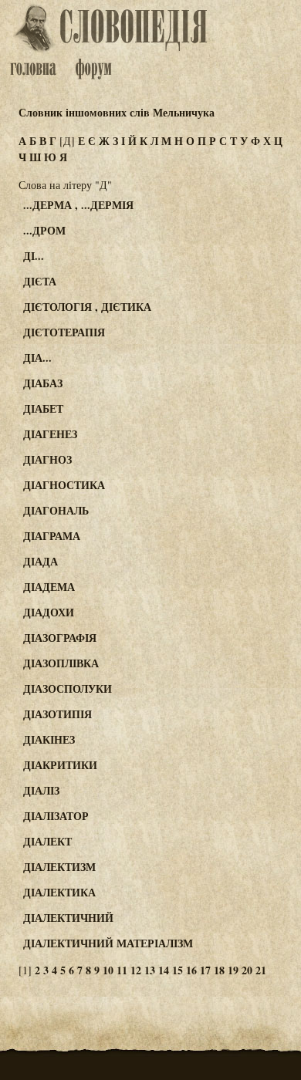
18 (219, 970)
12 (135, 970)
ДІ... (33, 256)
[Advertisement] (242, 263)
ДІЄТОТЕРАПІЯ (64, 332)
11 (122, 970)
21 (260, 970)
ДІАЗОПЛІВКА (61, 663)
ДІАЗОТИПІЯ (57, 714)
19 (233, 970)
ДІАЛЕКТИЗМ (59, 867)
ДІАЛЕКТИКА (59, 892)
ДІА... (37, 357)
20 (247, 970)
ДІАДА (40, 561)
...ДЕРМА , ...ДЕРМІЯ (78, 205)
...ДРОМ (44, 230)
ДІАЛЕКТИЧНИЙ (68, 918)
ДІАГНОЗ (47, 459)
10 (108, 970)
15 (177, 970)
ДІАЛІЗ (41, 790)
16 (191, 970)
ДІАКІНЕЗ (49, 739)
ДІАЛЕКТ (47, 841)
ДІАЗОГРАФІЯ (59, 637)
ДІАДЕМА (49, 587)
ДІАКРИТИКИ (60, 765)
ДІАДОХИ (48, 612)
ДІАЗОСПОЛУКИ (67, 688)
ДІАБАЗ (43, 383)
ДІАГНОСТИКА (64, 485)
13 (149, 970)
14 (163, 970)
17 (205, 970)
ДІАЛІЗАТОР (56, 816)
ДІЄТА (39, 281)
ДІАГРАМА (51, 536)
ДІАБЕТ (43, 408)
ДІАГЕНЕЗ (50, 434)
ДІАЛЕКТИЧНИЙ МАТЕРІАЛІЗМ (108, 943)
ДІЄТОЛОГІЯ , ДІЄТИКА (87, 307)
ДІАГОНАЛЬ (56, 510)
